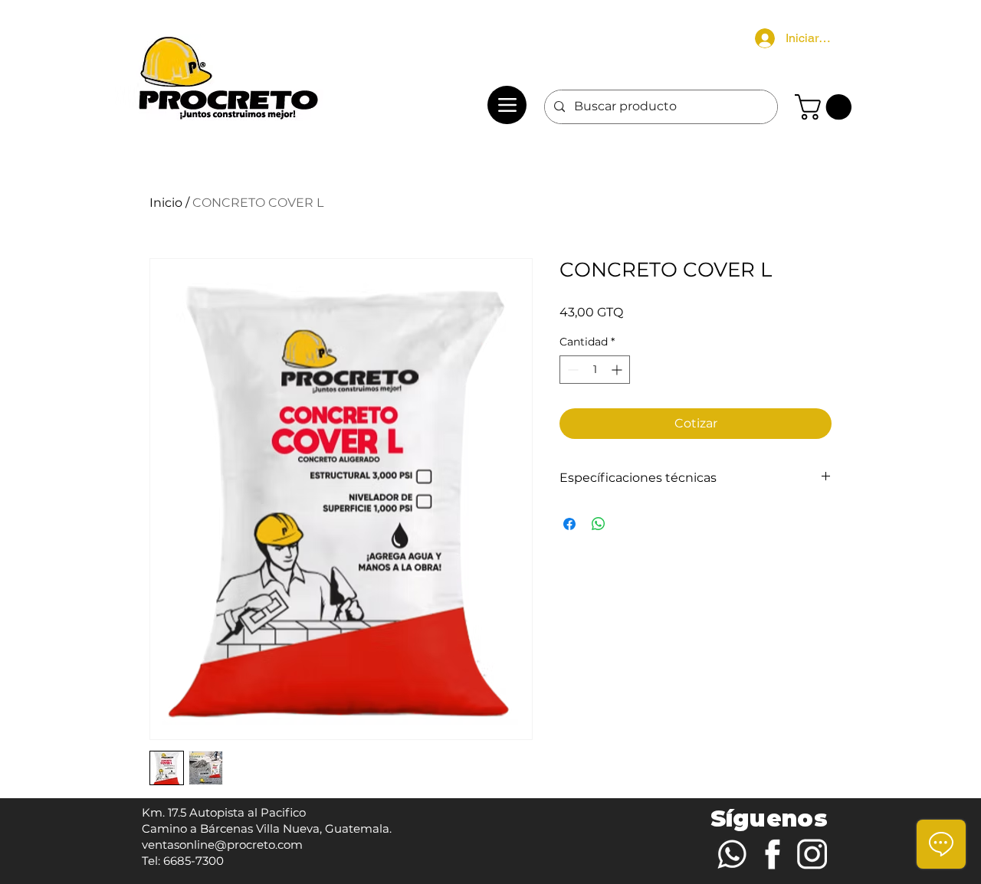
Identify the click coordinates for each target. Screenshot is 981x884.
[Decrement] (571, 369)
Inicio (165, 202)
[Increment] (618, 369)
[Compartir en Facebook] (569, 524)
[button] (826, 107)
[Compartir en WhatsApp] (598, 524)
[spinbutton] (595, 369)
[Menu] (507, 105)
